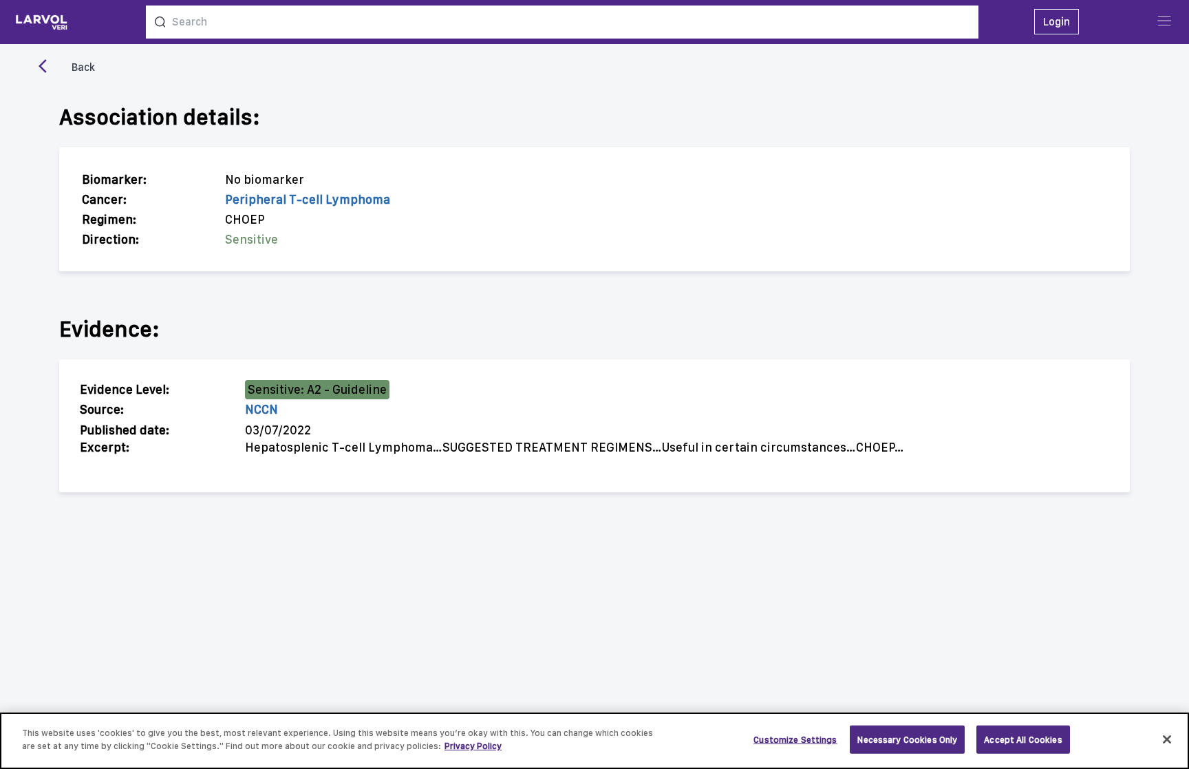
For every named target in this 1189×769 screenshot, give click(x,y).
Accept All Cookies (1023, 740)
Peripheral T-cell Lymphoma (307, 199)
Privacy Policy (473, 746)
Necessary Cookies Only (907, 740)
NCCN (261, 409)
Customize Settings (795, 740)
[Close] (1167, 739)
